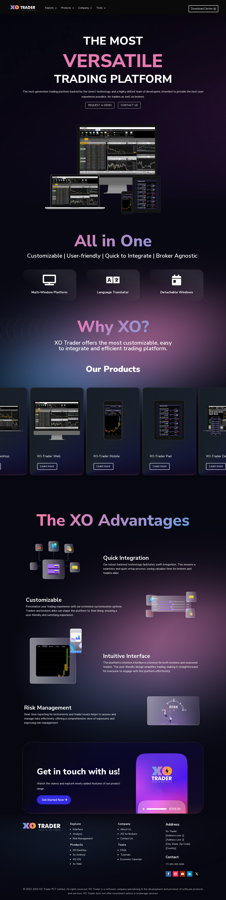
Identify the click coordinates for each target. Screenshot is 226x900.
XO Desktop (79, 850)
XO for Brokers (128, 834)
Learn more (47, 466)
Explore (49, 8)
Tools (99, 8)
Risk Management (83, 838)
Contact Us (126, 838)
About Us (125, 829)
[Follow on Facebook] (168, 874)
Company (83, 8)
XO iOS (77, 859)
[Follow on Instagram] (175, 874)
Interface (78, 829)
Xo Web (77, 864)
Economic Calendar (131, 859)
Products (66, 8)
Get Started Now (53, 800)
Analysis (77, 834)
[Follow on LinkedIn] (189, 874)
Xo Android (79, 854)
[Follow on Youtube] (182, 874)
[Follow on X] (197, 874)
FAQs (123, 850)
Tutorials (125, 854)
